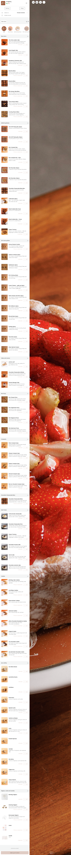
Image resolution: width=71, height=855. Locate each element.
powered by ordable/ (15, 848)
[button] (15, 3)
